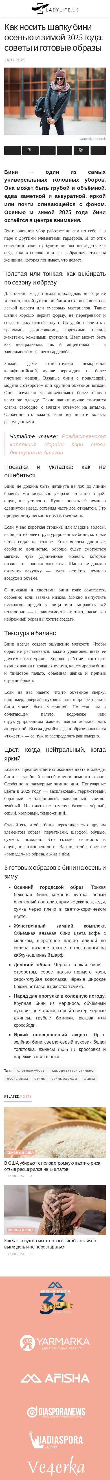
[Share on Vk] (64, 150)
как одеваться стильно (73, 1070)
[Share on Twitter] (30, 150)
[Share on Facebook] (12, 150)
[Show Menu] (6, 8)
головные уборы (31, 1070)
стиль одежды (64, 1078)
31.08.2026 (15, 1176)
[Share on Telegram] (48, 150)
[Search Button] (103, 8)
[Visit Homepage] (55, 8)
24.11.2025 (14, 60)
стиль (40, 1078)
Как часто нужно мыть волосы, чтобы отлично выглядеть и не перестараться (50, 1244)
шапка (89, 1078)
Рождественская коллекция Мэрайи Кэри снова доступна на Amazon (58, 444)
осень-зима (17, 1078)
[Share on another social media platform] (98, 150)
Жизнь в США (21, 1152)
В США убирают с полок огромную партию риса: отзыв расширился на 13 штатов (52, 1166)
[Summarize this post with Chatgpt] (81, 150)
